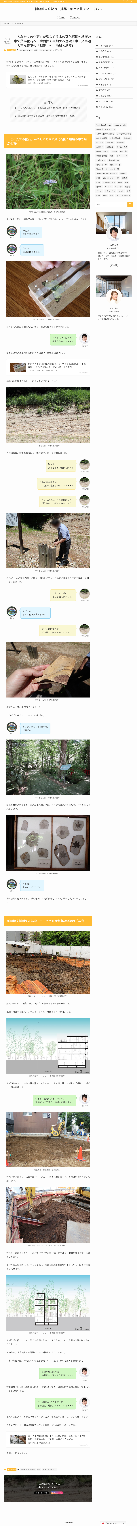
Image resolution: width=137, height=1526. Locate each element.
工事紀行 (105, 84)
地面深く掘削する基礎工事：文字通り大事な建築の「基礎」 (47, 115)
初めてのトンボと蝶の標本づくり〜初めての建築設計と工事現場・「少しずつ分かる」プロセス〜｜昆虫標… (57, 365)
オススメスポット (45, 50)
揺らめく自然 (122, 147)
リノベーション (109, 182)
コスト (121, 191)
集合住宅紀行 (106, 56)
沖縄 (126, 182)
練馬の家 (109, 142)
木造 (98, 178)
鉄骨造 (124, 178)
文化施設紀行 (106, 62)
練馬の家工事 (101, 164)
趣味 (104, 195)
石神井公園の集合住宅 (105, 133)
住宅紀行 (105, 51)
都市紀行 (105, 90)
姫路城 (127, 186)
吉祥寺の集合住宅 (124, 133)
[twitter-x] (124, 1)
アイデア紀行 (106, 67)
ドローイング (122, 156)
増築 (120, 182)
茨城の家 (120, 142)
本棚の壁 (109, 147)
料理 (111, 195)
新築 (98, 182)
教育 (35, 50)
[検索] (131, 1)
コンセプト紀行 (107, 73)
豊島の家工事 (114, 160)
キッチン (118, 186)
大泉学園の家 (115, 138)
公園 (98, 195)
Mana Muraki (120, 125)
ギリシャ (108, 186)
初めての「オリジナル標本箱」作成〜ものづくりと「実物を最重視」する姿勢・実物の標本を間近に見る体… (57, 78)
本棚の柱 (99, 147)
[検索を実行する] (130, 204)
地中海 (99, 186)
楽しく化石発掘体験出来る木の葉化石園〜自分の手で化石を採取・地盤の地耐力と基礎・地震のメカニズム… (57, 1438)
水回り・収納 (110, 191)
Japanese (111, 1523)
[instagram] (127, 1)
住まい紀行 (106, 45)
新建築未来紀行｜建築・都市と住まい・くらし (68, 8)
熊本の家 (99, 142)
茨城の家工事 (115, 164)
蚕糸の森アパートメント (105, 129)
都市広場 (123, 151)
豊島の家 (127, 138)
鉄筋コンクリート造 (111, 178)
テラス (99, 191)
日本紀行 (105, 95)
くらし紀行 (106, 106)
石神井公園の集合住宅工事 (106, 173)
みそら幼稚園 (101, 138)
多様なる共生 (101, 156)
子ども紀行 (11, 50)
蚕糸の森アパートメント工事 (107, 169)
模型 (111, 156)
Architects (100, 160)
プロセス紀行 (106, 79)
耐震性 (123, 173)
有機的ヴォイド (102, 151)
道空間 (114, 151)
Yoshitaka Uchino (25, 50)
